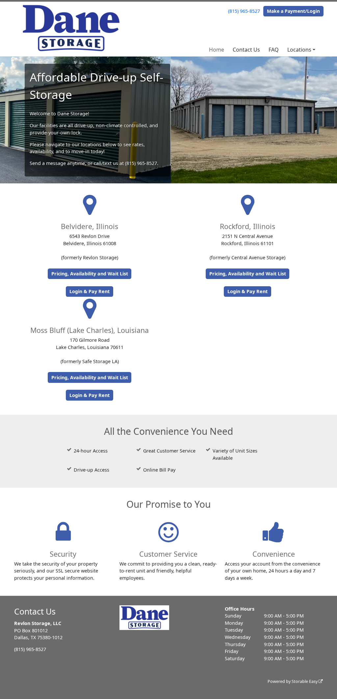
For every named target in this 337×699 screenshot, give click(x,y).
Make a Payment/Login (293, 11)
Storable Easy (305, 681)
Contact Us (246, 49)
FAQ (274, 49)
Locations (299, 49)
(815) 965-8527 (244, 11)
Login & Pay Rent (89, 291)
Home (216, 49)
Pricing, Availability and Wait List (89, 273)
